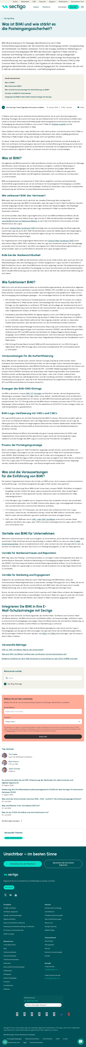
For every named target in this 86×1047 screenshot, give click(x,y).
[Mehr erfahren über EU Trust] (61, 1014)
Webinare (7, 989)
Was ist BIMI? (10, 83)
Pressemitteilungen (10, 956)
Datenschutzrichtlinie (32, 1039)
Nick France (14, 761)
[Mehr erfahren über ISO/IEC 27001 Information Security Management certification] (69, 1014)
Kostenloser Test (77, 2)
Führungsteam (49, 945)
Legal (24, 1042)
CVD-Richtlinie (47, 1039)
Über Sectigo (49, 941)
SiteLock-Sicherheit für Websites (14, 923)
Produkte (7, 905)
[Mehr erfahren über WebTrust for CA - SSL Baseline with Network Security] (47, 1014)
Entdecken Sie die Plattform (22, 864)
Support (52, 2)
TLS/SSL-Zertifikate (10, 908)
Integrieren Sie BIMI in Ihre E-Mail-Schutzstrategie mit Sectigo (28, 97)
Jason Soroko (14, 769)
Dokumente (63, 2)
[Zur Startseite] (13, 6)
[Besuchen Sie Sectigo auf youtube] (16, 895)
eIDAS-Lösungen (9, 934)
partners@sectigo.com (52, 978)
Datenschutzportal (13, 1042)
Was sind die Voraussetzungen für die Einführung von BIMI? (27, 90)
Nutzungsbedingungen (14, 1039)
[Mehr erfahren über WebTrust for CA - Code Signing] (54, 1014)
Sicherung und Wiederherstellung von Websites (19, 926)
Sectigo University (51, 926)
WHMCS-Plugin (49, 930)
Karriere (47, 948)
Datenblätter (8, 971)
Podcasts (7, 982)
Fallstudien (7, 963)
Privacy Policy (11, 731)
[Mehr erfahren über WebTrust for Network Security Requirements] (17, 1014)
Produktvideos (8, 985)
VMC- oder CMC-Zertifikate (43, 519)
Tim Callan (13, 754)
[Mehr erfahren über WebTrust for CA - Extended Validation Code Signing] (39, 1014)
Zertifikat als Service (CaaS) (53, 915)
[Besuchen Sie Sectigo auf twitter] (5, 895)
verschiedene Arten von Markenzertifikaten (19, 221)
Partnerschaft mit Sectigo (53, 908)
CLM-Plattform (49, 912)
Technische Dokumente (11, 959)
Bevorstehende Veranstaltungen (14, 967)
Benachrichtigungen (10, 978)
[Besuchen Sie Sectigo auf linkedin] (11, 895)
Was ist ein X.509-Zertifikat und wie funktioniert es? (25, 812)
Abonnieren (9, 887)
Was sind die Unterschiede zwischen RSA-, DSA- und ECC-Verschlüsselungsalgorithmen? (41, 799)
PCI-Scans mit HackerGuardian (14, 930)
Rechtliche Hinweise (36, 1042)
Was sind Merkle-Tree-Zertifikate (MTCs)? (21, 805)
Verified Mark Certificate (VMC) (23, 228)
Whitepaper (7, 974)
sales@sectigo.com (51, 969)
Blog (5, 948)
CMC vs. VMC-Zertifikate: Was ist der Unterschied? (22, 649)
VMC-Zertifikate (13, 838)
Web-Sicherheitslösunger (53, 919)
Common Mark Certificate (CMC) (60, 241)
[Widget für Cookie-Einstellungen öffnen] (5, 1042)
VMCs (44, 633)
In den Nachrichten (10, 945)
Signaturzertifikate (9, 919)
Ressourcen (49, 923)
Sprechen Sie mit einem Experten (63, 864)
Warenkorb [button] (25, 2)
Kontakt (47, 956)
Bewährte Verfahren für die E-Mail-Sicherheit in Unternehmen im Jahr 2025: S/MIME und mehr (40, 658)
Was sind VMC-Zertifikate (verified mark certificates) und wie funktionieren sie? (34, 654)
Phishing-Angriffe (59, 124)
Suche (15, 2)
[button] (80, 1041)
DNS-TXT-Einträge (33, 393)
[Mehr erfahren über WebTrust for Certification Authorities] (25, 1014)
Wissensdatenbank (10, 952)
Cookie (65, 1039)
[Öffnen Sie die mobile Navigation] (82, 7)
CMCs (53, 633)
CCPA (57, 1039)
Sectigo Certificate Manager (13, 915)
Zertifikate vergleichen (11, 912)
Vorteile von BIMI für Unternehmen (18, 93)
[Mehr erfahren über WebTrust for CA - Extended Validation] (32, 1014)
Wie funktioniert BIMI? (13, 86)
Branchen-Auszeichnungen (53, 952)
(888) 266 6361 (32, 1001)
